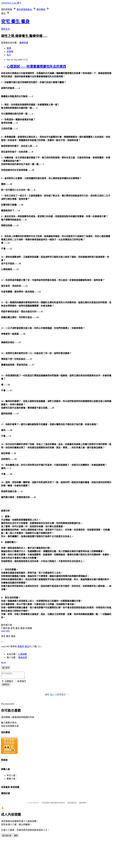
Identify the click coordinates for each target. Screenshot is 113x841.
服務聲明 (82, 803)
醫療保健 (23, 43)
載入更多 (5, 668)
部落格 (10, 51)
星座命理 (22, 657)
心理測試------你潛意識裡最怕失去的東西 (36, 66)
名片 (9, 55)
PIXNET (36, 803)
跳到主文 (5, 29)
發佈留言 (5, 684)
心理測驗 (22, 654)
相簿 (9, 48)
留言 (27, 646)
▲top (3, 662)
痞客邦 (21, 646)
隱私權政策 (72, 803)
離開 (16, 836)
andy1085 (5, 631)
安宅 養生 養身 (15, 21)
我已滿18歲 (6, 836)
